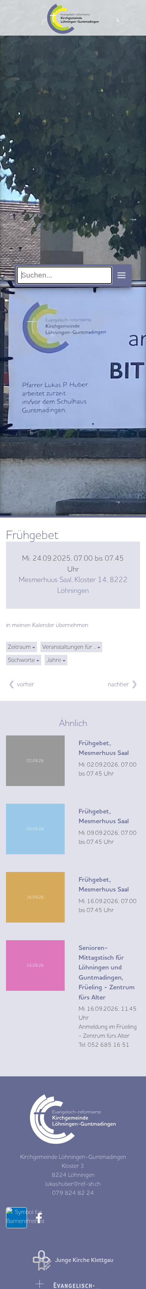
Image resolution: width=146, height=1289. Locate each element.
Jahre (53, 660)
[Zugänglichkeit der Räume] (25, 1221)
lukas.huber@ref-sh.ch (73, 1184)
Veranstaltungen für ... (69, 647)
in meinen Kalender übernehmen (47, 625)
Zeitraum (19, 647)
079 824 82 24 (73, 1193)
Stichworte (21, 660)
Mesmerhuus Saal (73, 585)
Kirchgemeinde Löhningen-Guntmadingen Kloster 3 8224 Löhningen (73, 1166)
